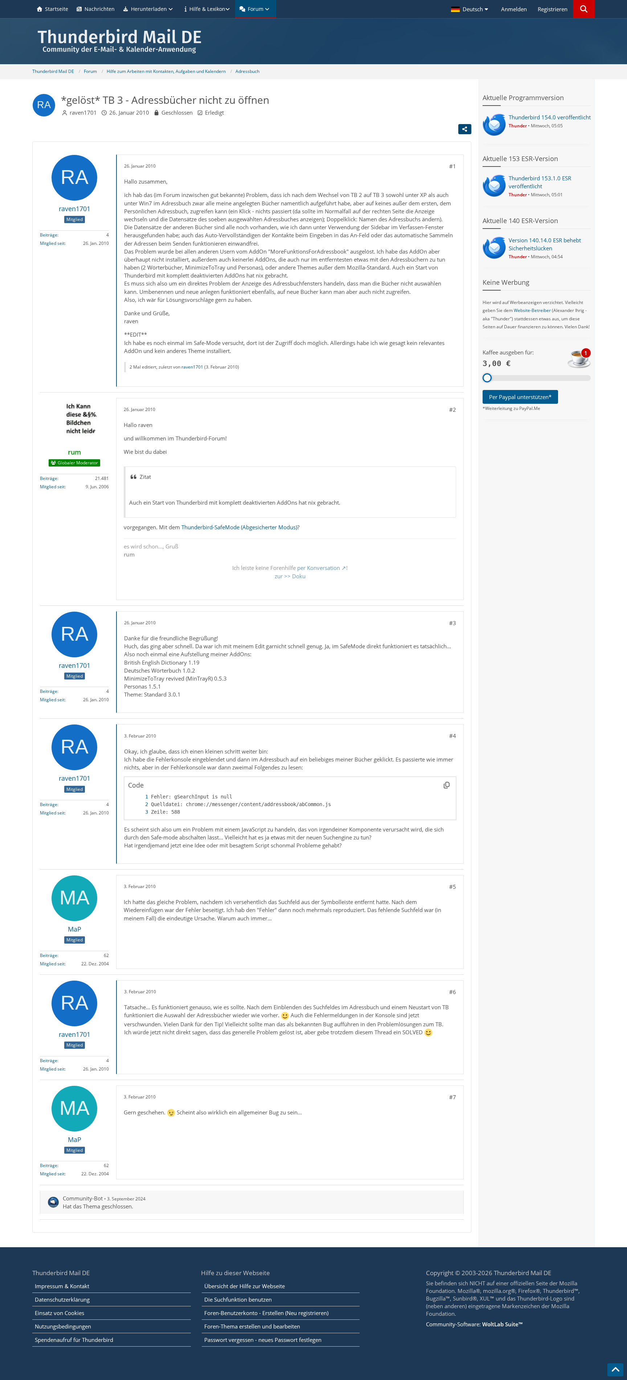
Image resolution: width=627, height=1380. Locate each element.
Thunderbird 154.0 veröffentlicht (550, 117)
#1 (452, 166)
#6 (452, 991)
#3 (452, 623)
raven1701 (83, 112)
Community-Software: (474, 1324)
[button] (471, 9)
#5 (452, 886)
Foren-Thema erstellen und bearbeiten (252, 1326)
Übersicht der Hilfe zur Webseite (244, 1286)
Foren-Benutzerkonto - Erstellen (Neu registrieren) (266, 1313)
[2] (139, 804)
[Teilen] (464, 129)
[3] (139, 812)
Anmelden (514, 9)
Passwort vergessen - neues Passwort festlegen (262, 1339)
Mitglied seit (52, 243)
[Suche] (584, 9)
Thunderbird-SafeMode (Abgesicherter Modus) (239, 527)
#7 (452, 1097)
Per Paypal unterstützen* (520, 397)
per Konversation (318, 567)
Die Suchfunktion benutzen (238, 1299)
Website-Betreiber (532, 310)
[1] (139, 797)
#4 (452, 735)
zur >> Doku (290, 576)
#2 (452, 409)
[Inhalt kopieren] (446, 785)
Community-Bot (83, 1198)
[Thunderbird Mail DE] (313, 41)
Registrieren (552, 9)
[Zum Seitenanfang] (615, 1369)
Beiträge (48, 235)
